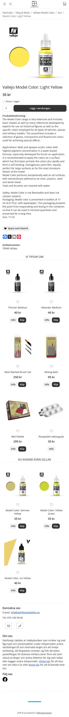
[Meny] (5, 4)
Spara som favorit (17, 228)
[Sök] (10, 4)
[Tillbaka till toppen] (62, 710)
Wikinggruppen (44, 712)
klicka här (34, 664)
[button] (22, 319)
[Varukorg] (64, 4)
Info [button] (13, 319)
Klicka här (44, 661)
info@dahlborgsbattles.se (25, 612)
